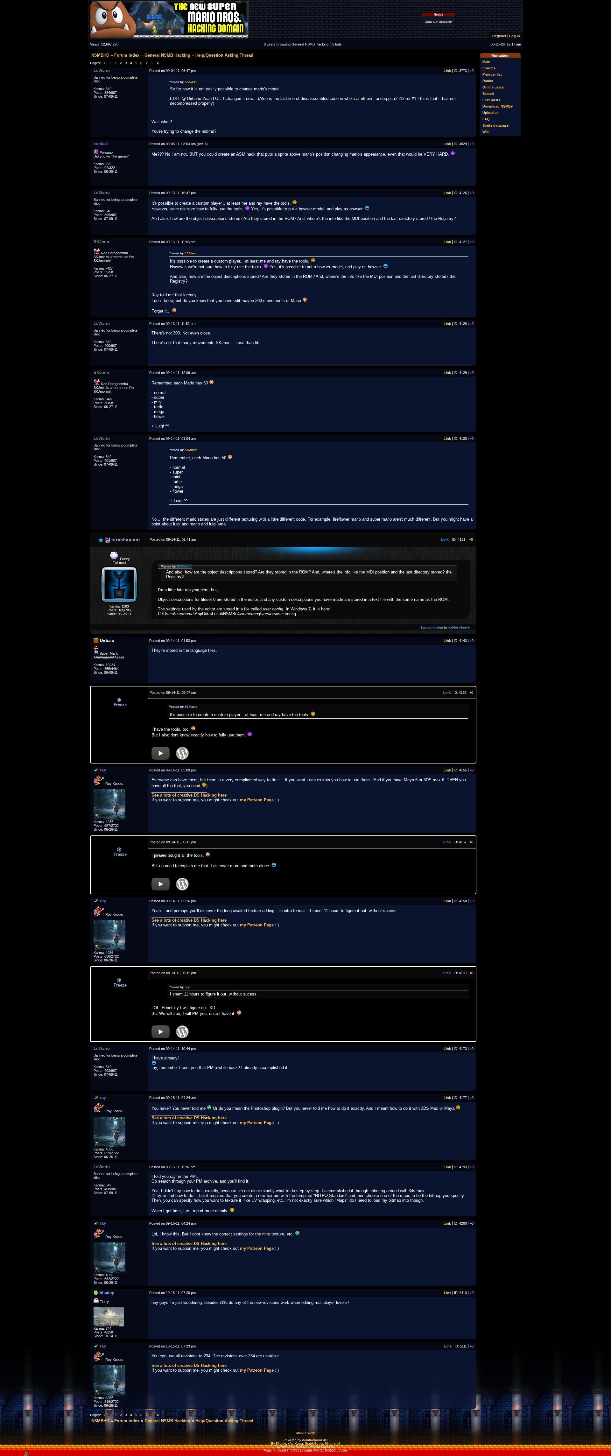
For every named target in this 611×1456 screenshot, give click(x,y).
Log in (514, 36)
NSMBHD (100, 55)
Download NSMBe (497, 106)
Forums (488, 68)
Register (499, 36)
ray (187, 987)
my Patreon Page (257, 800)
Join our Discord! (438, 22)
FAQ (486, 119)
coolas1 (191, 82)
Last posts (491, 100)
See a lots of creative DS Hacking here (189, 795)
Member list (492, 74)
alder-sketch (460, 627)
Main (486, 62)
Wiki (485, 132)
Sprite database (495, 125)
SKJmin (191, 450)
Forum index (126, 55)
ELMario (191, 253)
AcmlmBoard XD (314, 1440)
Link (447, 71)
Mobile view (305, 1433)
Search (488, 93)
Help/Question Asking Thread (224, 55)
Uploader (490, 113)
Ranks (487, 81)
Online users (493, 87)
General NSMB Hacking (167, 55)
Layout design (432, 627)
